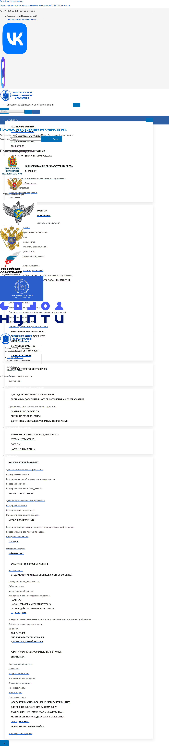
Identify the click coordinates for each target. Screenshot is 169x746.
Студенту (12, 119)
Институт (12, 455)
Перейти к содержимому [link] (11, 1)
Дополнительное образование (25, 387)
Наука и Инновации (19, 427)
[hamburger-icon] (76, 105)
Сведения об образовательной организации (30, 104)
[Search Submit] (45, 139)
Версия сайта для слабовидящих (22, 19)
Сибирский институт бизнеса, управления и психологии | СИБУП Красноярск (35, 5)
